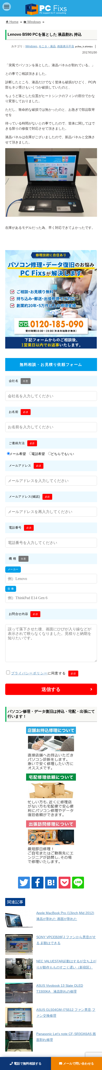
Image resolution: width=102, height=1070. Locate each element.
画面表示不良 (65, 46)
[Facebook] (37, 883)
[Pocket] (64, 883)
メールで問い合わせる (78, 1063)
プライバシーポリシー (29, 673)
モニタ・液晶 (47, 46)
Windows (31, 46)
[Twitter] (24, 883)
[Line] (78, 883)
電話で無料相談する (27, 1063)
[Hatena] (51, 883)
